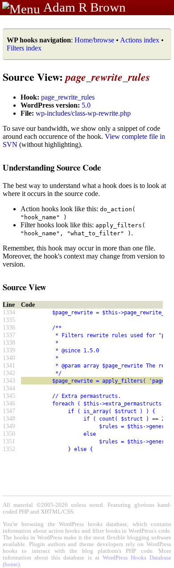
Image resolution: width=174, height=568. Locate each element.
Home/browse (94, 40)
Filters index (24, 48)
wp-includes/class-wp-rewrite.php (83, 113)
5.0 (86, 105)
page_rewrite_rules (68, 97)
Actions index (139, 40)
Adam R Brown (84, 7)
